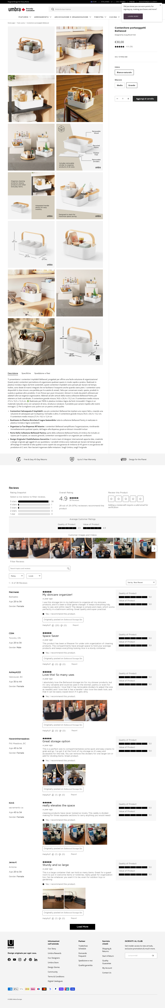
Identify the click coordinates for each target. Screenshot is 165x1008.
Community (53, 972)
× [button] (160, 5)
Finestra (99, 17)
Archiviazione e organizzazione (71, 17)
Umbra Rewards (54, 953)
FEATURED (23, 17)
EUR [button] (94, 2)
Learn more (133, 16)
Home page (11, 23)
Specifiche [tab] (26, 373)
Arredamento (41, 17)
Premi (132, 2)
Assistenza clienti (148, 2)
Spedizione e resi (86, 960)
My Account (107, 968)
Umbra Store (53, 962)
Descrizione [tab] (13, 373)
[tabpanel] (55, 413)
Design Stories (54, 967)
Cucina (113, 17)
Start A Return (108, 956)
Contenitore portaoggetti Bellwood (38, 23)
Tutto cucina (21, 23)
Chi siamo (121, 2)
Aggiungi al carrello (145, 98)
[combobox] (88, 9)
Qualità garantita (85, 965)
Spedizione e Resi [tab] (42, 373)
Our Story (52, 948)
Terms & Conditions (56, 976)
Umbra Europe (17, 999)
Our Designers (54, 958)
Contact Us (106, 972)
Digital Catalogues (55, 981)
